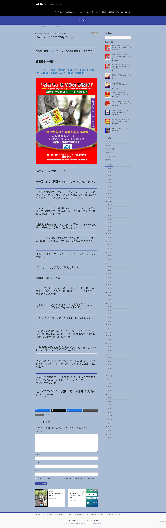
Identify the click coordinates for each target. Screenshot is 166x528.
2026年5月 (108, 179)
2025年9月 (108, 208)
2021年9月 (108, 383)
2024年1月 (108, 281)
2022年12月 (108, 328)
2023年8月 (108, 299)
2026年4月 (108, 183)
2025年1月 (108, 237)
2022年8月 (108, 343)
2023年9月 (108, 295)
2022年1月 (108, 368)
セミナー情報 (78, 514)
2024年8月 (108, 255)
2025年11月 (108, 201)
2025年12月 (108, 197)
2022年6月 (108, 350)
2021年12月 (108, 372)
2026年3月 (108, 186)
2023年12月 (108, 285)
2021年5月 (108, 397)
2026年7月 (108, 172)
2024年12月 (108, 241)
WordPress (73, 523)
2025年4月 (108, 226)
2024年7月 (108, 259)
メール (38, 462)
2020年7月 (108, 434)
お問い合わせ (109, 514)
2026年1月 (108, 194)
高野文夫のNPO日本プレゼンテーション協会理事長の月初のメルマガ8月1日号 (121, 66)
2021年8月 (108, 387)
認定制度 (100, 514)
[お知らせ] (41, 498)
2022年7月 (108, 346)
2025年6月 (108, 219)
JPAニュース (108, 141)
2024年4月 (108, 270)
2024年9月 (108, 252)
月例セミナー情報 (110, 156)
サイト (37, 470)
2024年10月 (108, 248)
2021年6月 (108, 394)
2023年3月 (108, 317)
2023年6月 (108, 306)
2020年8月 (108, 430)
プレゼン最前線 (109, 149)
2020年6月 (108, 437)
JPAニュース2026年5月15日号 (120, 128)
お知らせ (95, 33)
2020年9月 (108, 427)
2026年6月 (108, 175)
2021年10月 (108, 379)
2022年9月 (108, 339)
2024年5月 (108, 266)
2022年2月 (108, 365)
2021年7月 (108, 390)
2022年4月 (108, 357)
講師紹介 (93, 514)
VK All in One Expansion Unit (94, 523)
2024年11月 (108, 244)
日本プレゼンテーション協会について (52, 514)
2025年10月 (108, 204)
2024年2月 (108, 277)
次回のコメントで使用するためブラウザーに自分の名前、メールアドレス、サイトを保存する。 (66, 478)
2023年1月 (108, 325)
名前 (37, 454)
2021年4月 (108, 401)
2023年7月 (108, 303)
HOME (38, 514)
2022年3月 (108, 361)
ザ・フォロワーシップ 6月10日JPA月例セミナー (76, 495)
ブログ (86, 514)
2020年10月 (108, 423)
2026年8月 (108, 168)
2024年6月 (108, 263)
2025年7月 (108, 215)
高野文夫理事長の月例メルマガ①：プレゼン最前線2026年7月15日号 (121, 84)
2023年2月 (108, 321)
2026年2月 (108, 190)
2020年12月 (108, 416)
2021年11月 (108, 376)
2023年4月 (108, 314)
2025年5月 (108, 223)
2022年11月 (108, 332)
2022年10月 (108, 336)
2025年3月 (108, 230)
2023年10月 (108, 292)
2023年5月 (108, 310)
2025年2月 (108, 234)
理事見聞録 (108, 160)
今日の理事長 (109, 152)
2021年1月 (108, 412)
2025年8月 (108, 212)
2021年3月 (108, 405)
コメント (38, 432)
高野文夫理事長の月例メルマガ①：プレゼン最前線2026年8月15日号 (121, 56)
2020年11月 (108, 419)
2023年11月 (108, 288)
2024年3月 (108, 274)
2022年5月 (108, 354)
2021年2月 (108, 408)
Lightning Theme (82, 523)
